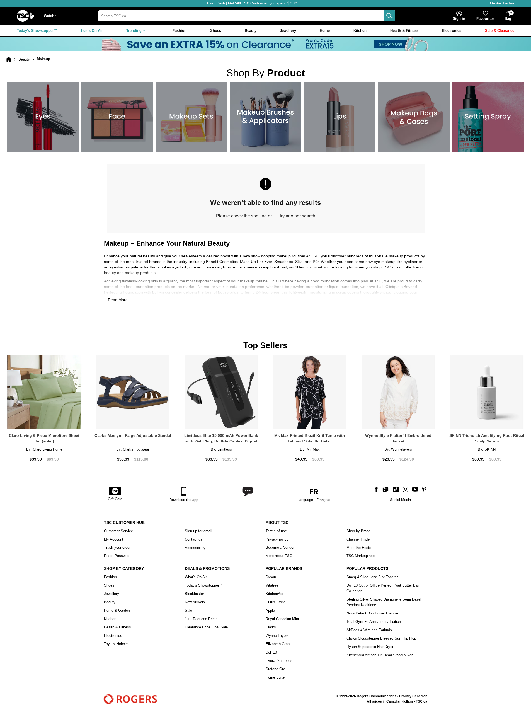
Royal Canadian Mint (282, 619)
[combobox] (247, 15)
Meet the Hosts (358, 548)
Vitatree (272, 585)
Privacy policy (277, 539)
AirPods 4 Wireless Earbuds (369, 630)
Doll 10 (271, 652)
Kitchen (110, 619)
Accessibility (195, 548)
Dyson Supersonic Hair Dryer (369, 647)
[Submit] (389, 15)
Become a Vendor (280, 547)
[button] (52, 16)
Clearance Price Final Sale (206, 627)
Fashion (110, 577)
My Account (113, 539)
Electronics (113, 635)
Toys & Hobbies (117, 644)
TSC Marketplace (360, 556)
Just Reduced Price (201, 619)
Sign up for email (198, 531)
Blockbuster (194, 594)
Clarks (271, 627)
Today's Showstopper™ (37, 30)
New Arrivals (195, 602)
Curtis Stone (276, 602)
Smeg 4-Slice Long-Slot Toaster (372, 577)
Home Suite (275, 677)
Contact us (193, 539)
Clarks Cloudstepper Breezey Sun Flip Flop (381, 638)
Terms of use (276, 531)
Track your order (117, 547)
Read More (118, 299)
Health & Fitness (117, 627)
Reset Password (117, 556)
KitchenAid (274, 594)
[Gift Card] (115, 491)
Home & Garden (117, 610)
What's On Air (196, 577)
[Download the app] (183, 491)
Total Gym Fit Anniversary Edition (373, 622)
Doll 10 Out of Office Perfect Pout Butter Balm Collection (383, 588)
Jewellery (111, 594)
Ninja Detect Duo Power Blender (372, 613)
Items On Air (92, 30)
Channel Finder (358, 539)
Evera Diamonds (279, 661)
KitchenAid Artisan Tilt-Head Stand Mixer (379, 655)
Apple (270, 610)
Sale (188, 610)
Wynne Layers (277, 635)
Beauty (24, 59)
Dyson (271, 577)
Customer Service (118, 531)
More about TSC (279, 556)
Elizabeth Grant (278, 644)
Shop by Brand (358, 531)
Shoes (109, 585)
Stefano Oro (275, 669)
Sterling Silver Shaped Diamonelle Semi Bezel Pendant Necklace (383, 602)
